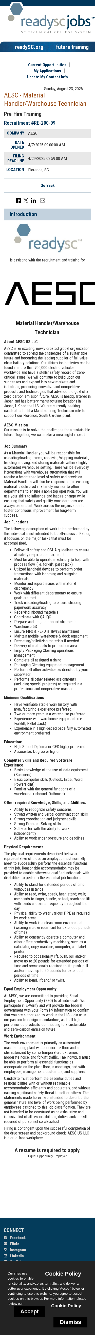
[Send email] (43, 200)
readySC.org (29, 47)
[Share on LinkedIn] (33, 200)
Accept (29, 1311)
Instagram (17, 1250)
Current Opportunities (47, 64)
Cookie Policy (66, 1305)
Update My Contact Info (47, 77)
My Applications (47, 71)
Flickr (14, 1244)
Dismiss (70, 1322)
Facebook (17, 1238)
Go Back (48, 185)
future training (72, 47)
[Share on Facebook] (18, 200)
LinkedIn (16, 1256)
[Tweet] (25, 200)
